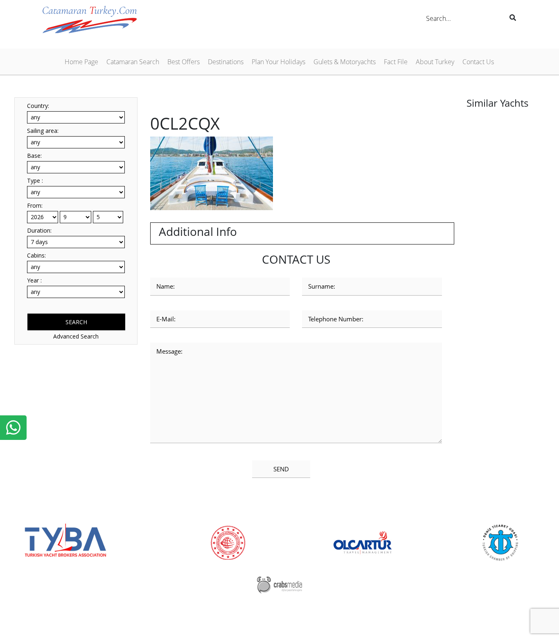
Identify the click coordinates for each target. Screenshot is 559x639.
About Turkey (435, 61)
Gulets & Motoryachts (344, 61)
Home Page (81, 61)
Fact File (396, 61)
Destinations (225, 61)
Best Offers (183, 61)
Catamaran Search (132, 61)
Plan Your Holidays (278, 61)
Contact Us (478, 61)
